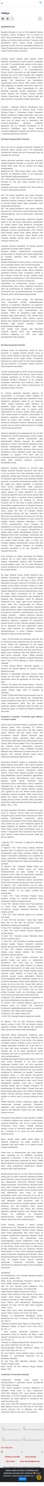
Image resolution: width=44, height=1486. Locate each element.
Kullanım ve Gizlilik (12, 1457)
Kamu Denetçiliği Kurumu (30, 1461)
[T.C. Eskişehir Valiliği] (9, 3)
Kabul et (22, 1479)
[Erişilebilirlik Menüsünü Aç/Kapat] (39, 1477)
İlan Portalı (10, 1461)
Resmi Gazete (30, 1457)
